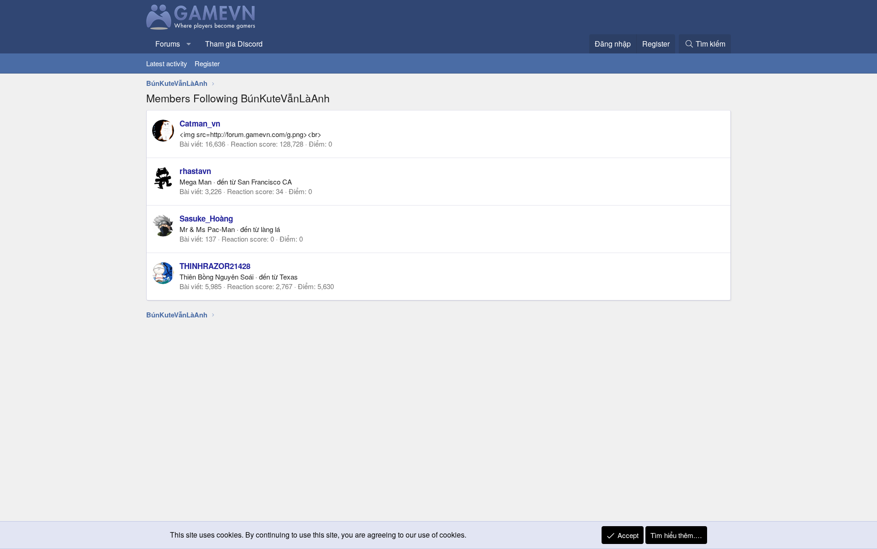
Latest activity (166, 63)
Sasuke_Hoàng (206, 218)
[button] (188, 43)
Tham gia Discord (234, 43)
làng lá (270, 229)
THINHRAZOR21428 (215, 265)
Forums (167, 43)
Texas (289, 276)
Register (207, 63)
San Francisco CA (265, 181)
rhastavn (195, 170)
